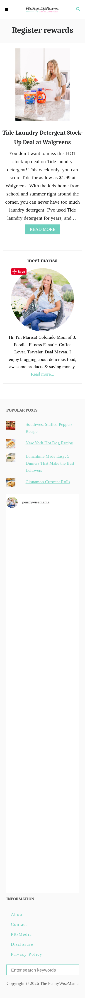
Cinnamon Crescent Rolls (48, 481)
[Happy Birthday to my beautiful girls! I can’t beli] (42, 743)
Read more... (42, 374)
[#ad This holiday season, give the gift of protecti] (42, 659)
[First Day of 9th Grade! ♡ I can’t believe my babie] (42, 533)
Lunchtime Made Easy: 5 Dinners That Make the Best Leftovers (50, 463)
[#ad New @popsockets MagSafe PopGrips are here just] (42, 701)
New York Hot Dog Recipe (49, 443)
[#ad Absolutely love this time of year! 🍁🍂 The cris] (42, 827)
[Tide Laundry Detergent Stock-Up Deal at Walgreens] (42, 87)
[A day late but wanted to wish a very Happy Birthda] (42, 785)
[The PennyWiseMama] (42, 9)
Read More (44, 230)
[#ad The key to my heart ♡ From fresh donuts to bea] (42, 575)
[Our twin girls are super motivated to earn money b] (42, 869)
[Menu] (7, 9)
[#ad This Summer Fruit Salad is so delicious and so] (42, 617)
